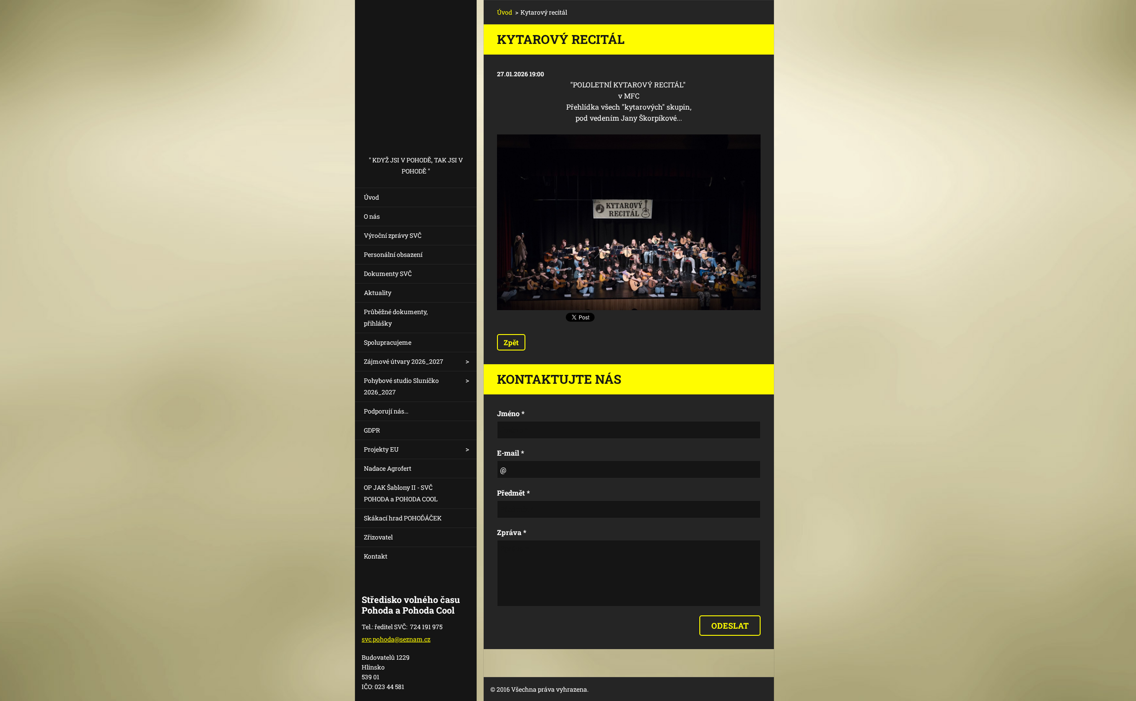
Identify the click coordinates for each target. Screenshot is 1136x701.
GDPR (372, 430)
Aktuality (377, 292)
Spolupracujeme (387, 342)
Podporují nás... (386, 411)
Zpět (511, 342)
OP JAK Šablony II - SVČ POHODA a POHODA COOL (401, 493)
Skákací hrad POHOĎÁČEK (403, 518)
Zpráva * (511, 532)
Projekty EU (381, 449)
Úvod (371, 197)
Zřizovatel (378, 537)
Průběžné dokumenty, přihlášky (396, 317)
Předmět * (513, 492)
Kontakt (375, 556)
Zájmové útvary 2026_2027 (403, 361)
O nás (372, 216)
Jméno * (511, 413)
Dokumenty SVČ (388, 273)
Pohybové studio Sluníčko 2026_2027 (401, 386)
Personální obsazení (393, 254)
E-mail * (510, 452)
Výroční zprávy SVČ (393, 235)
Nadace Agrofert (387, 468)
